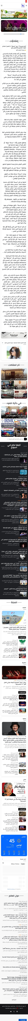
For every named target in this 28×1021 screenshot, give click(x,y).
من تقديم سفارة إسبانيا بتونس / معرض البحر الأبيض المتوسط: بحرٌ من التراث (15, 516)
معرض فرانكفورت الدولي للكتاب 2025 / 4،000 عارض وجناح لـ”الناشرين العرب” (10, 766)
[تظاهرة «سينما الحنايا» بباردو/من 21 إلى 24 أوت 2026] (23, 472)
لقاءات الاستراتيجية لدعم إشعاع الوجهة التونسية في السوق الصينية (14, 958)
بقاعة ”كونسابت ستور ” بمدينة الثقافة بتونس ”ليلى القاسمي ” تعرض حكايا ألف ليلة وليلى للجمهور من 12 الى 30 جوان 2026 (15, 916)
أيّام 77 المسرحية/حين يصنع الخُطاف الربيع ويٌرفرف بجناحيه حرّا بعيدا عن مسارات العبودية (10, 829)
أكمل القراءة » (22, 637)
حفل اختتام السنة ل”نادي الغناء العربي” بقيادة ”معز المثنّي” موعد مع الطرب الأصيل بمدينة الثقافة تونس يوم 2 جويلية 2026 (14, 417)
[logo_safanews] (23, 5)
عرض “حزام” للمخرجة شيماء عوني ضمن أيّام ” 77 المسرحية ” (15, 683)
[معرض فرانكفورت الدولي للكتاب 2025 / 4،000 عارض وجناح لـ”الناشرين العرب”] (22, 764)
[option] (14, 26)
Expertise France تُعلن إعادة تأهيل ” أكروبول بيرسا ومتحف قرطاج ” (15, 589)
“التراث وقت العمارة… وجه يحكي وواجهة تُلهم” (15, 948)
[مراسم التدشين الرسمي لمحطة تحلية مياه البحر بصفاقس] (7, 432)
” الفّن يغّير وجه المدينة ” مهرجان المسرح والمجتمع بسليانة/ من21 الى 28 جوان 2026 (10, 698)
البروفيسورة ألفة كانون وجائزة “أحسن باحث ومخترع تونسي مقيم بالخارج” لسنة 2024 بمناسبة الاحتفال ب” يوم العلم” (14, 740)
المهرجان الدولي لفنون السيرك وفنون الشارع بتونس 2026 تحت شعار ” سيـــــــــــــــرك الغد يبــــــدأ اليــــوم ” (15, 904)
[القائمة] (1, 6)
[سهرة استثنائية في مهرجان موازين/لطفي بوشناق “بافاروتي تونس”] (23, 484)
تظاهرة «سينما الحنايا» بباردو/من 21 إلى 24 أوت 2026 (15, 467)
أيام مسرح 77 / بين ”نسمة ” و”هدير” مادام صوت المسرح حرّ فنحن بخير (14, 47)
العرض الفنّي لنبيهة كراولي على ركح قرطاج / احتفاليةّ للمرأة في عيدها (15, 455)
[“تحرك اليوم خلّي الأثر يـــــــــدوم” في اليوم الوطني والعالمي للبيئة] (22, 655)
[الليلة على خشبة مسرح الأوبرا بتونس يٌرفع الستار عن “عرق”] (22, 813)
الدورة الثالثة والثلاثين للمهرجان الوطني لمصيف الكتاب (20, 388)
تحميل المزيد (14, 1000)
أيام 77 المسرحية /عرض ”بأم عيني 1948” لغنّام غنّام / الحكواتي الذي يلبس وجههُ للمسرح (10, 705)
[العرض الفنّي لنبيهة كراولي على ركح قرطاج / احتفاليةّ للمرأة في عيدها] (23, 460)
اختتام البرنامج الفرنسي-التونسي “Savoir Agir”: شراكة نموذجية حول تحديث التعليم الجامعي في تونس (14, 378)
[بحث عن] (26, 6)
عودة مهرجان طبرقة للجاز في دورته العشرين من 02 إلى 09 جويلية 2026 (14, 927)
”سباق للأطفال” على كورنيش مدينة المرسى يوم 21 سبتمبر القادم (11, 772)
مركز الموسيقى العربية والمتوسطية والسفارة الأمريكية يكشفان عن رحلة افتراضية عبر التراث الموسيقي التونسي (10, 822)
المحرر (24, 680)
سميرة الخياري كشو (21, 625)
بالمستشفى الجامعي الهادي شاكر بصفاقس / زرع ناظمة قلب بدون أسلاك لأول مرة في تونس (11, 650)
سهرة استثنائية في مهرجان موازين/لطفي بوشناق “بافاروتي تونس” (16, 479)
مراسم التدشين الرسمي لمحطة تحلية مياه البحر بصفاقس (8, 435)
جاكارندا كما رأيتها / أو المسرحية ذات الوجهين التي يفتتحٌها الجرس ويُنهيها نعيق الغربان (14, 540)
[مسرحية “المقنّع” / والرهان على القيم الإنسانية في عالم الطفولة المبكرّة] (23, 533)
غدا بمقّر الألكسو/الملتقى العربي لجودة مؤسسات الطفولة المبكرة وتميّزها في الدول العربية (10, 643)
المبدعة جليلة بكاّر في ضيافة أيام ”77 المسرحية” (15, 800)
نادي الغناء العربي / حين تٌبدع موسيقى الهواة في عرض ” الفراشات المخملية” (21, 398)
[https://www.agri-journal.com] (14, 14)
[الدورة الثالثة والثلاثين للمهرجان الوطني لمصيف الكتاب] (20, 385)
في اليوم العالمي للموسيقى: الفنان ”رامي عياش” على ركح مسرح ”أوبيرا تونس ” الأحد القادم (14, 552)
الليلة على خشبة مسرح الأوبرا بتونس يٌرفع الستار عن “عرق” (11, 814)
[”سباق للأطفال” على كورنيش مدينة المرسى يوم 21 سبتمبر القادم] (22, 771)
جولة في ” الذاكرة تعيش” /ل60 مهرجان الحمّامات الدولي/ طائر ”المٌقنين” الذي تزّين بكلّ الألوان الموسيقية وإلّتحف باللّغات (15, 29)
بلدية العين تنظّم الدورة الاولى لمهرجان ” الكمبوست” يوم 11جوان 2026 (14, 628)
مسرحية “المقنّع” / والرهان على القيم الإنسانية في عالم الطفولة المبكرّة (15, 528)
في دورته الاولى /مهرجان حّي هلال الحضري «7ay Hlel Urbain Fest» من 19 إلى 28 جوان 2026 (10, 712)
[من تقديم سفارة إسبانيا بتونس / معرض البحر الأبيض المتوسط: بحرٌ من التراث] (23, 521)
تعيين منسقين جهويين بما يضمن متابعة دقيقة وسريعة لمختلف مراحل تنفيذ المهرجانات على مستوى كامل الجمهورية (15, 990)
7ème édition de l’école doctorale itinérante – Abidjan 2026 (15, 968)
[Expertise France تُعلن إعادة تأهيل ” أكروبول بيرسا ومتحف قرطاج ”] (23, 594)
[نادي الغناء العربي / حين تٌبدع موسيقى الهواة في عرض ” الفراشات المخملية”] (20, 394)
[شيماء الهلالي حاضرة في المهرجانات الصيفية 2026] (23, 496)
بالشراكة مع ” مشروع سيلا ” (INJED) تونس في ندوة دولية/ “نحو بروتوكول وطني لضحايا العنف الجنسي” (15, 577)
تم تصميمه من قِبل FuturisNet (11, 1008)
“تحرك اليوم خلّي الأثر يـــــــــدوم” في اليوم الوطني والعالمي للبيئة (10, 656)
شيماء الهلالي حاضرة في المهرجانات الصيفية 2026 (15, 491)
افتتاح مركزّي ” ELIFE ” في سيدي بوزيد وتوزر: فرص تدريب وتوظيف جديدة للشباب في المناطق (14, 564)
